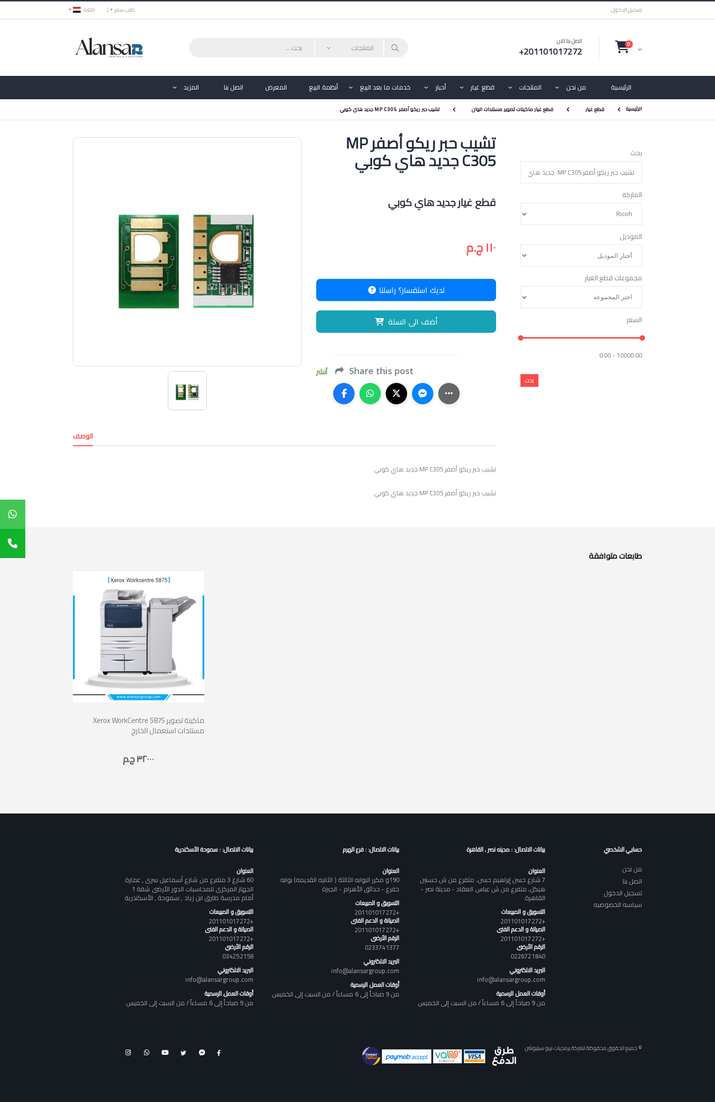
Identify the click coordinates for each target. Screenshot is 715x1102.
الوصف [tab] (83, 436)
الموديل (631, 237)
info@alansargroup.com (511, 979)
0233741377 (382, 947)
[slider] (520, 338)
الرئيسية (621, 87)
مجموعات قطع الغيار (613, 278)
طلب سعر (124, 10)
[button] (628, 47)
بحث (636, 153)
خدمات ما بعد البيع (385, 87)
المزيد (191, 87)
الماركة (632, 195)
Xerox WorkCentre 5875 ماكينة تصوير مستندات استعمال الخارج (148, 725)
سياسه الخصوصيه (617, 904)
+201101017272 (522, 921)
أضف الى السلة (413, 321)
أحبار (440, 87)
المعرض (276, 87)
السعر (634, 320)
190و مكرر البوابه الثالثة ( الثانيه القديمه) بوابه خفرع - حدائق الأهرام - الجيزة (339, 884)
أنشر (321, 372)
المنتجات (530, 87)
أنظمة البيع (323, 87)
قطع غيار (482, 87)
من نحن (576, 87)
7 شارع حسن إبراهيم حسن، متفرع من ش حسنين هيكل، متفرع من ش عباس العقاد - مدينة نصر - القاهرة (482, 888)
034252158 (237, 956)
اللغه (89, 10)
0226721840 (528, 956)
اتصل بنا (234, 87)
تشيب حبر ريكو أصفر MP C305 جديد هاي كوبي (390, 109)
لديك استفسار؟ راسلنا (410, 290)
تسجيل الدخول (626, 10)
